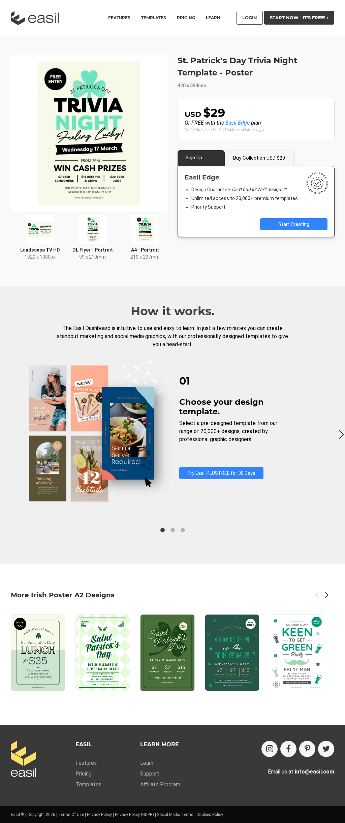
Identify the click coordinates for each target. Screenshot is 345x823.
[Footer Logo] (23, 759)
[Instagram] (269, 749)
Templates (88, 784)
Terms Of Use (71, 814)
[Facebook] (288, 749)
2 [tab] (172, 530)
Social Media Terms (175, 814)
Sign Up (194, 158)
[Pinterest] (307, 749)
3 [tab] (182, 530)
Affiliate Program (160, 784)
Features (86, 763)
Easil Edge (237, 123)
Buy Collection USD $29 (259, 158)
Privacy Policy (99, 814)
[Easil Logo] (37, 18)
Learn (213, 17)
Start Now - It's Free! (298, 17)
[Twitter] (326, 749)
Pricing (186, 17)
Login (249, 17)
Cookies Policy (209, 814)
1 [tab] (162, 530)
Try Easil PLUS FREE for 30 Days (221, 473)
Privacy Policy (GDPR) (134, 814)
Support (149, 773)
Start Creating (293, 224)
